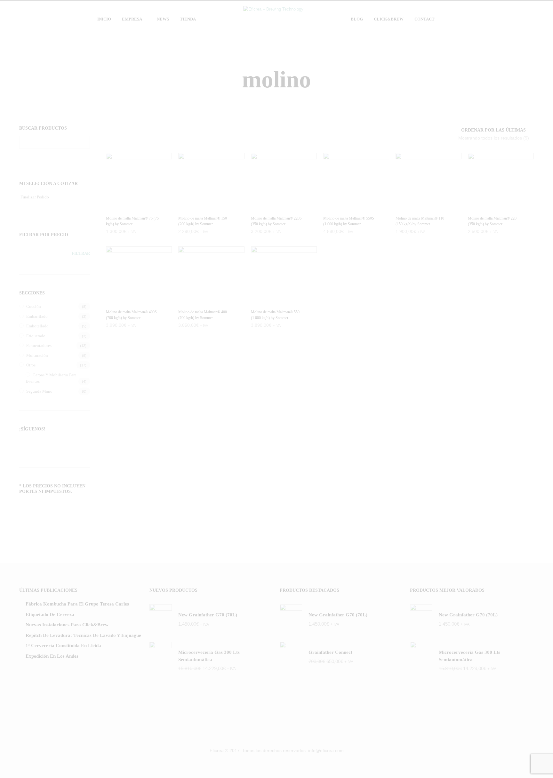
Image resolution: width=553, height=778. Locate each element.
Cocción (33, 306)
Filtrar (81, 253)
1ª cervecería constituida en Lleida (63, 645)
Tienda (188, 19)
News (163, 19)
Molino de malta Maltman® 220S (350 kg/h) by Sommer (276, 221)
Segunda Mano (39, 391)
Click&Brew (389, 19)
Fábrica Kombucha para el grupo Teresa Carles (77, 603)
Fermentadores (39, 345)
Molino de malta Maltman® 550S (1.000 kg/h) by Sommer (348, 221)
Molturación (37, 355)
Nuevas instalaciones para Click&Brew (67, 624)
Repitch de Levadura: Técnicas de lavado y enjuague (83, 635)
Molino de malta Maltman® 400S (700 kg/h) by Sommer (131, 315)
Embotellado (37, 326)
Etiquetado (35, 335)
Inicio (104, 19)
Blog (357, 19)
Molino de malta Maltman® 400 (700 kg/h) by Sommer (202, 315)
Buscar (83, 142)
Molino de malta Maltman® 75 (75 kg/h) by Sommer (132, 221)
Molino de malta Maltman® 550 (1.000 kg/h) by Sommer (275, 315)
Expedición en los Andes (52, 656)
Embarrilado (37, 316)
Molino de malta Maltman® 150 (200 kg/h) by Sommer (202, 221)
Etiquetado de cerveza (50, 614)
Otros (31, 365)
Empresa (132, 19)
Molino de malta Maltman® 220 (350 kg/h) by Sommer (492, 221)
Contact (424, 19)
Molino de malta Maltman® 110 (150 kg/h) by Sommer (420, 221)
